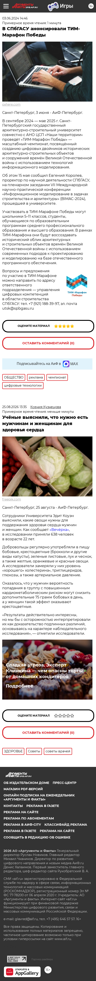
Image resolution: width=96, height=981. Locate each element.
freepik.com (11, 499)
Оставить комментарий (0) (48, 343)
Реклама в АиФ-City (22, 825)
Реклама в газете (42, 806)
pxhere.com (11, 104)
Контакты (13, 806)
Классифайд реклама (65, 825)
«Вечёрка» (59, 530)
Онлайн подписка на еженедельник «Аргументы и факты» (39, 797)
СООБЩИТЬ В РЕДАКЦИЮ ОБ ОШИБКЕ (37, 837)
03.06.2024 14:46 (15, 18)
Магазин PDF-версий (23, 789)
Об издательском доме (26, 783)
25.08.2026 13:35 (14, 407)
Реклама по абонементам (29, 818)
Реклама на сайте (21, 812)
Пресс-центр (64, 783)
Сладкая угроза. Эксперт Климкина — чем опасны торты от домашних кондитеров (44, 670)
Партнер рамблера (42, 959)
